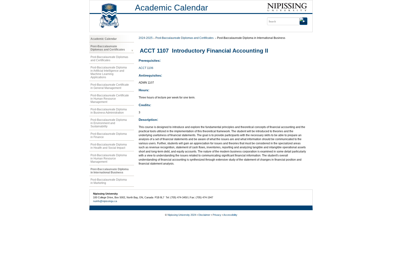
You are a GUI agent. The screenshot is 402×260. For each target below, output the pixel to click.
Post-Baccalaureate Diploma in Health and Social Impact (108, 146)
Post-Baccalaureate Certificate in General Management (109, 86)
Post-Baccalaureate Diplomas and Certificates (107, 48)
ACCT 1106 (146, 68)
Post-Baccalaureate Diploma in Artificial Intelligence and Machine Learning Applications (108, 72)
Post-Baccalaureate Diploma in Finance (108, 135)
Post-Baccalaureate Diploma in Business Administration (108, 111)
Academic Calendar (171, 7)
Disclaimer (204, 214)
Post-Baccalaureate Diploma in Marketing (108, 181)
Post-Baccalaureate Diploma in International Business (109, 171)
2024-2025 (146, 38)
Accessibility (230, 214)
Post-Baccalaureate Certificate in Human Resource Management (109, 99)
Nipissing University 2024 (182, 214)
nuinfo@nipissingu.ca (105, 201)
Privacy (217, 214)
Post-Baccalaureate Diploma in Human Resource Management (108, 158)
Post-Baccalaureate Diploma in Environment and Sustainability (108, 123)
